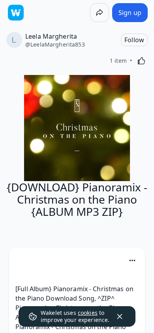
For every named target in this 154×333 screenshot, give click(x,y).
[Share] (99, 12)
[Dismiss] (119, 316)
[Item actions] (132, 260)
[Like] (141, 60)
